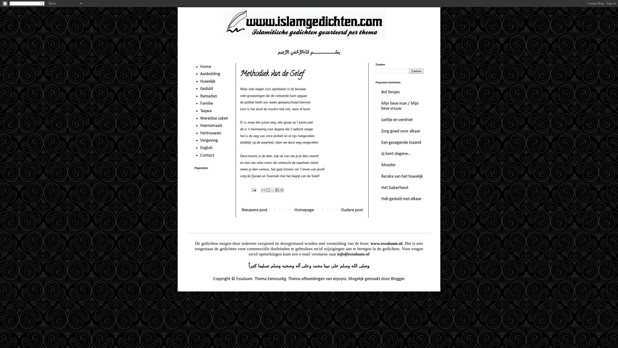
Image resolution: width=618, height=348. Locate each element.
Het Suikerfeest (394, 188)
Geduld (206, 89)
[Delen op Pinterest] (281, 190)
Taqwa (206, 111)
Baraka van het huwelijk (402, 176)
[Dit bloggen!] (268, 190)
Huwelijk (207, 81)
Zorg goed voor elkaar (400, 131)
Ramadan (208, 96)
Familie (206, 103)
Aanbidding (210, 74)
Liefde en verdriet (397, 120)
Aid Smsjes (390, 92)
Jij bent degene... (396, 154)
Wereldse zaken (214, 118)
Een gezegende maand (401, 142)
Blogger (397, 279)
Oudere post (352, 210)
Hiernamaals (211, 125)
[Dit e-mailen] (263, 190)
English (206, 148)
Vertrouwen (210, 133)
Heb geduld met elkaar (401, 199)
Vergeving (209, 140)
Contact (207, 155)
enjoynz (339, 279)
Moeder (388, 165)
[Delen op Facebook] (277, 190)
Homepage (304, 210)
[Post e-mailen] (253, 190)
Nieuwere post (254, 210)
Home (205, 67)
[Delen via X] (272, 190)
